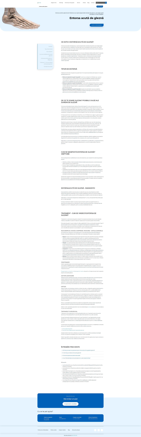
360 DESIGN (74, 435)
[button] (82, 350)
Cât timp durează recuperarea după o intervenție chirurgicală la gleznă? (79, 350)
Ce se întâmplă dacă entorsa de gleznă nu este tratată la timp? (76, 358)
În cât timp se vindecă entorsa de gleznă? (72, 352)
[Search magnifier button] (106, 3)
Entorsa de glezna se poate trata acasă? (71, 355)
